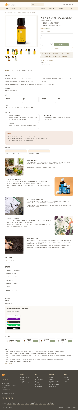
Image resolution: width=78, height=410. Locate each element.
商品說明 (7, 70)
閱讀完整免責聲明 (8, 363)
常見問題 (74, 1)
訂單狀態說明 (52, 379)
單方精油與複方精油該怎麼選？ (12, 286)
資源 (70, 4)
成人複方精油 (19, 12)
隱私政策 (74, 407)
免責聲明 (68, 407)
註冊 (67, 4)
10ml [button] (47, 37)
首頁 (6, 12)
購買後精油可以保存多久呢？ (12, 290)
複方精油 (14, 12)
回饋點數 (65, 381)
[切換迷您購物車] (72, 4)
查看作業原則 (64, 56)
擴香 (27, 8)
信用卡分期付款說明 (39, 379)
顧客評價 (30, 70)
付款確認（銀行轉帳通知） (54, 381)
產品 (8, 12)
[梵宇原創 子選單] (64, 8)
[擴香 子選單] (29, 8)
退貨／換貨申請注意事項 (54, 384)
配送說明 (36, 381)
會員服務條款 (60, 407)
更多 (69, 8)
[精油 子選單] (14, 8)
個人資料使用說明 (38, 386)
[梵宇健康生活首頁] (3, 375)
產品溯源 (22, 379)
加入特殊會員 (66, 379)
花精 (20, 8)
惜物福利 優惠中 (52, 8)
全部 (7, 8)
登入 (64, 4)
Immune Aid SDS (11, 260)
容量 (41, 35)
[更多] (71, 8)
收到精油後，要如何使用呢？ (12, 283)
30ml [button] (52, 37)
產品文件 (18, 70)
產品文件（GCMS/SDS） (25, 377)
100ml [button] (43, 37)
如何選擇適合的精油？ (10, 280)
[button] (36, 59)
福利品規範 (22, 381)
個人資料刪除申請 (52, 386)
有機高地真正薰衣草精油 (29, 340)
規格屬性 (12, 70)
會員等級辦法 (66, 377)
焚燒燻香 (43, 8)
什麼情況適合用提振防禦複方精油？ (13, 270)
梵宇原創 (61, 8)
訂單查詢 (70, 1)
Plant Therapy (45, 62)
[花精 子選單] (22, 8)
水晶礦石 (35, 8)
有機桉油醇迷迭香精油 (63, 340)
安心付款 (36, 377)
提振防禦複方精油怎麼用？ (11, 273)
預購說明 (68, 53)
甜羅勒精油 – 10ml (13, 340)
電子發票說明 (37, 384)
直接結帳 (57, 48)
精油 (13, 8)
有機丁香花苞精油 (46, 340)
